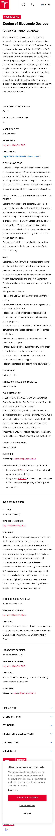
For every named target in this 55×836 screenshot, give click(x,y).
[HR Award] (6, 829)
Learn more (13, 790)
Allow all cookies (27, 798)
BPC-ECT (22, 478)
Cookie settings (27, 806)
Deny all (27, 813)
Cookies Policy (8, 824)
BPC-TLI (21, 470)
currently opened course (24, 458)
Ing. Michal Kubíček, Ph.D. (14, 145)
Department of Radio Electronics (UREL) (21, 156)
